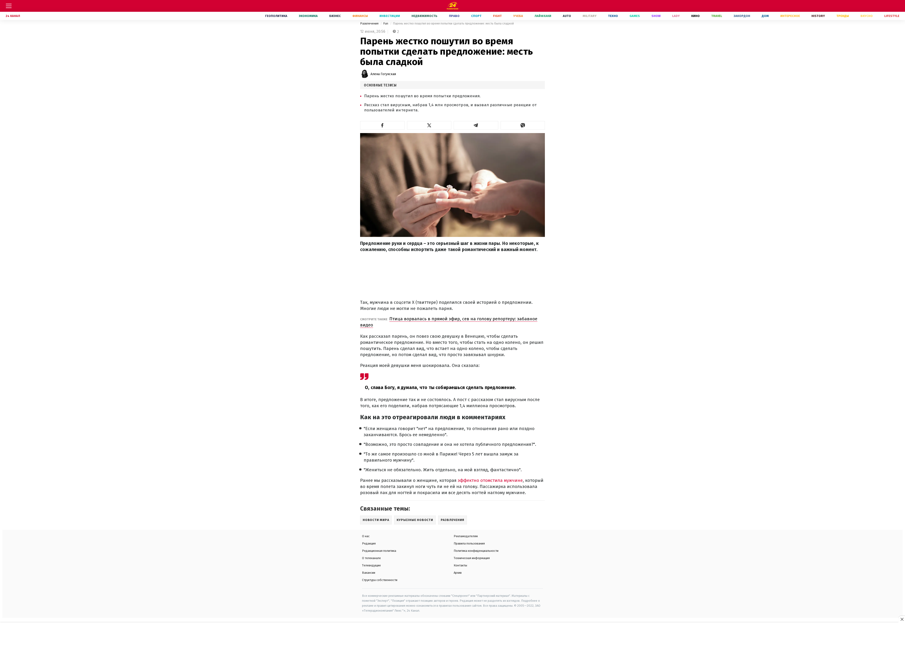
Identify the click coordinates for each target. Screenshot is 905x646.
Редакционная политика (379, 551)
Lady (676, 16)
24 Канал (13, 16)
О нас (366, 536)
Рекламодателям (466, 536)
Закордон (742, 16)
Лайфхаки (543, 16)
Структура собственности (379, 580)
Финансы (360, 16)
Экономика (308, 16)
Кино (695, 16)
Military (589, 16)
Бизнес (335, 16)
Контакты (460, 565)
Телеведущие (371, 565)
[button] (382, 125)
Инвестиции (389, 16)
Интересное (790, 16)
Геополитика (276, 16)
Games (634, 16)
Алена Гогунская (383, 74)
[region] (452, 634)
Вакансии (368, 572)
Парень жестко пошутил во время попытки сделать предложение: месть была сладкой (453, 23)
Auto (567, 16)
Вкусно (866, 16)
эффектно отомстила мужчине (490, 480)
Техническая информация (472, 558)
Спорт (476, 16)
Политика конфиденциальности (476, 551)
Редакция (369, 543)
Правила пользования (469, 543)
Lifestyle (891, 16)
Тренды (842, 16)
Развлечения (369, 23)
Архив (458, 572)
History (818, 16)
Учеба (518, 16)
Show (656, 16)
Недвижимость (424, 16)
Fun (386, 23)
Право (454, 16)
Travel (716, 16)
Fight (497, 16)
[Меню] (9, 6)
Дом (765, 16)
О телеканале (371, 558)
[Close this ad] (901, 619)
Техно (613, 16)
